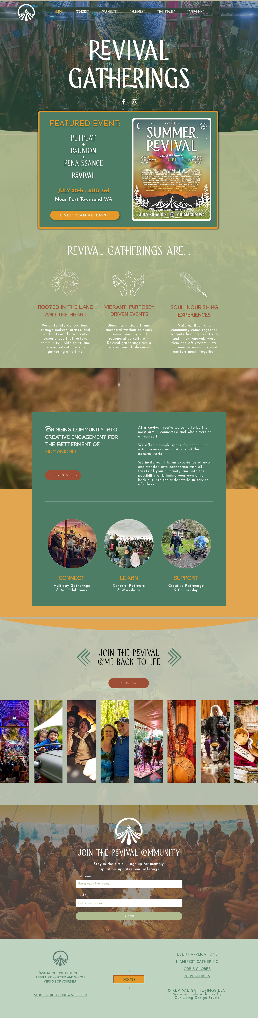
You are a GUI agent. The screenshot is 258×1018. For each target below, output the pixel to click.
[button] (137, 12)
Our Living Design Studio (197, 998)
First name (85, 876)
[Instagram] (134, 101)
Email (81, 895)
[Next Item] (251, 741)
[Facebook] (123, 101)
